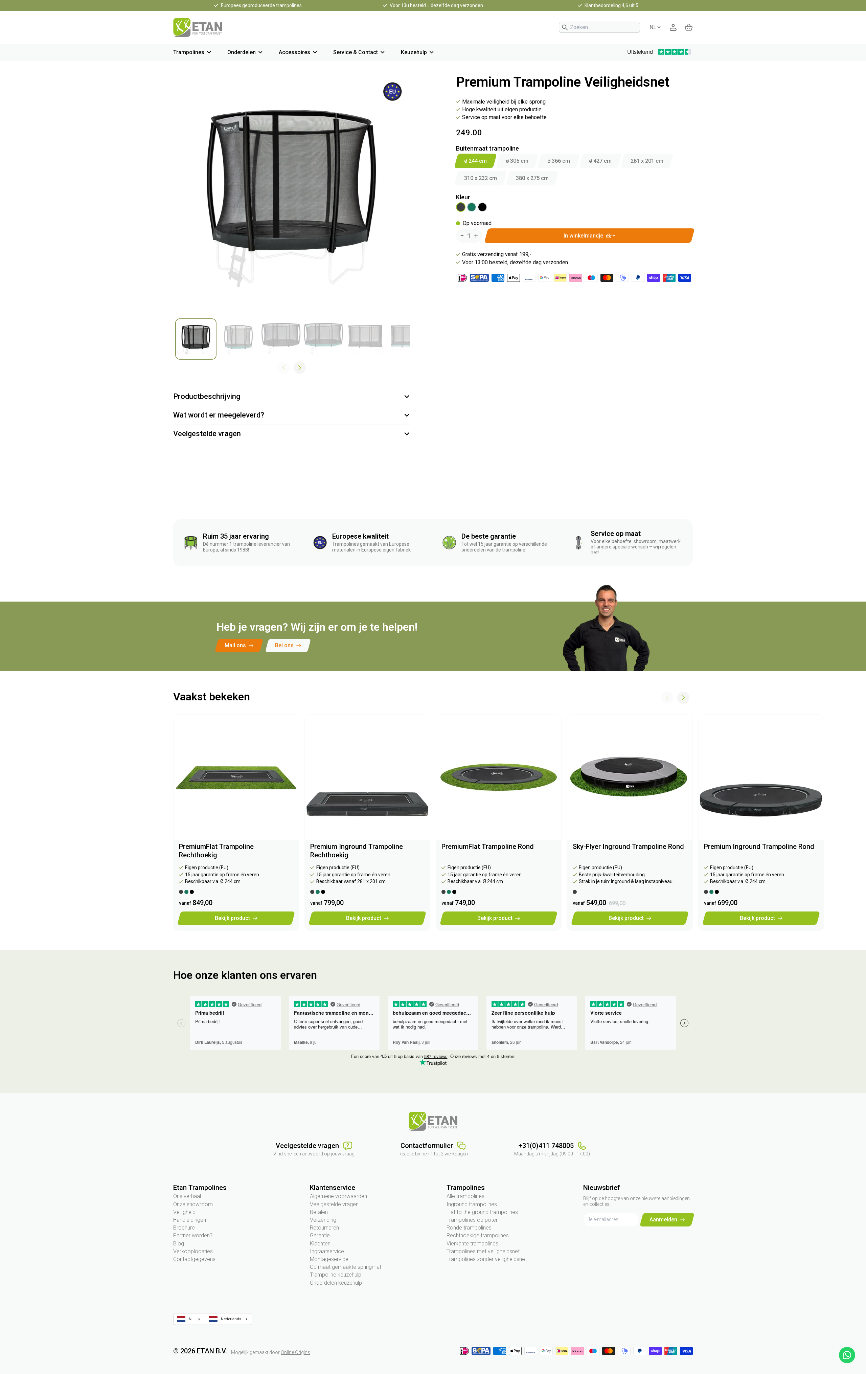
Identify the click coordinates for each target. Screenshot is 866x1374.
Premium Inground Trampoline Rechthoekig (356, 850)
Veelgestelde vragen (334, 1204)
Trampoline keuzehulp (335, 1274)
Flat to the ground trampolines (482, 1212)
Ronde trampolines (469, 1227)
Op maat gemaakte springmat (345, 1267)
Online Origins (295, 1352)
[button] (300, 368)
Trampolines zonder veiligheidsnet (487, 1259)
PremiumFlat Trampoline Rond (487, 846)
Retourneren (324, 1227)
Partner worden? (192, 1235)
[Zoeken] (565, 27)
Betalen (319, 1212)
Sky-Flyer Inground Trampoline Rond (628, 846)
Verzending (323, 1220)
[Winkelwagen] (689, 27)
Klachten (320, 1243)
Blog (178, 1243)
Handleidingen (189, 1220)
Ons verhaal (187, 1196)
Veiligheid (184, 1212)
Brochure (184, 1227)
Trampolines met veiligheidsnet (483, 1251)
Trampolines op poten (473, 1220)
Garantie (320, 1235)
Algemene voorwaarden (338, 1196)
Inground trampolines (472, 1204)
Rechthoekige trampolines (478, 1235)
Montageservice (329, 1259)
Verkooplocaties (193, 1251)
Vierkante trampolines (472, 1243)
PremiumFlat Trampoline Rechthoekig (216, 850)
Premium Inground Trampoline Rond (759, 846)
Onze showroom (193, 1204)
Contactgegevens (194, 1259)
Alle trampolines (465, 1196)
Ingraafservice (327, 1251)
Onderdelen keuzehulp (336, 1283)
